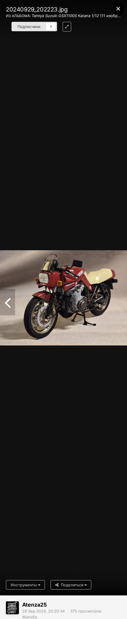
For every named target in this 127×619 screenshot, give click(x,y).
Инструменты (24, 584)
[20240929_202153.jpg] (7, 302)
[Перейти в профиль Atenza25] (12, 607)
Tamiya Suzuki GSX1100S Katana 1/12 (65, 15)
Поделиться (71, 584)
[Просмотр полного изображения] (67, 27)
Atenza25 (34, 605)
